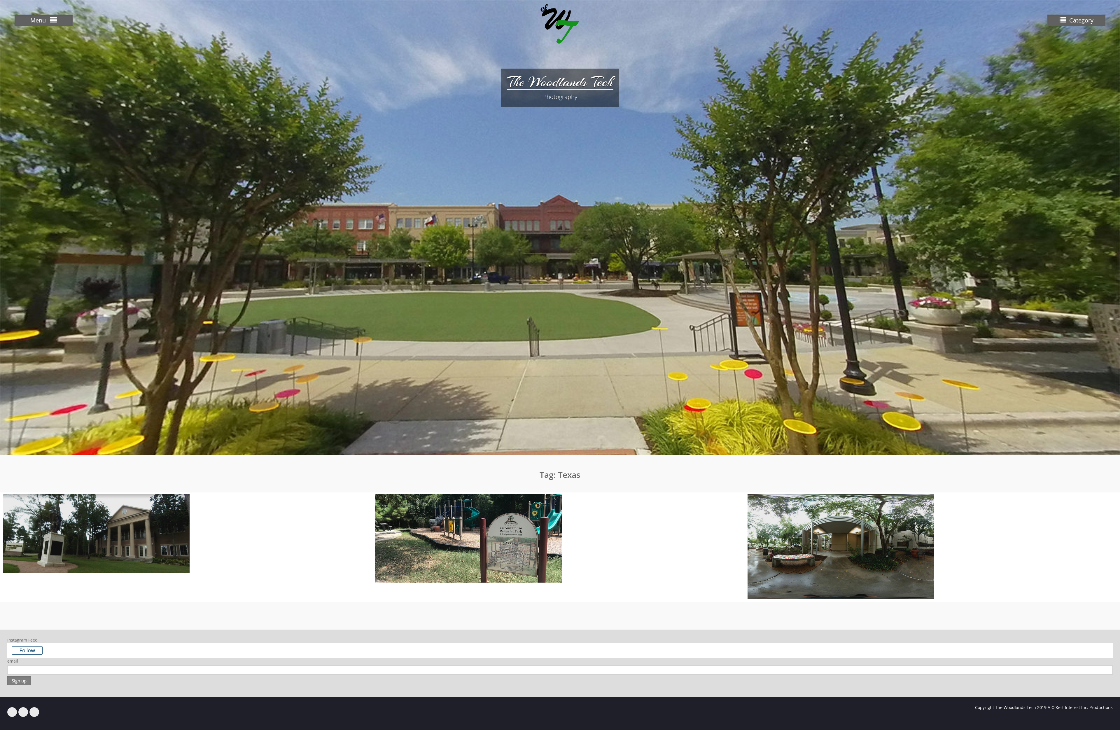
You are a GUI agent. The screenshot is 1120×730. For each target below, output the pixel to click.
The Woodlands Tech (560, 81)
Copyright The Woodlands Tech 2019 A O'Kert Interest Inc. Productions (1044, 707)
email (12, 661)
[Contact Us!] (34, 712)
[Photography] (23, 712)
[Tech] (12, 712)
